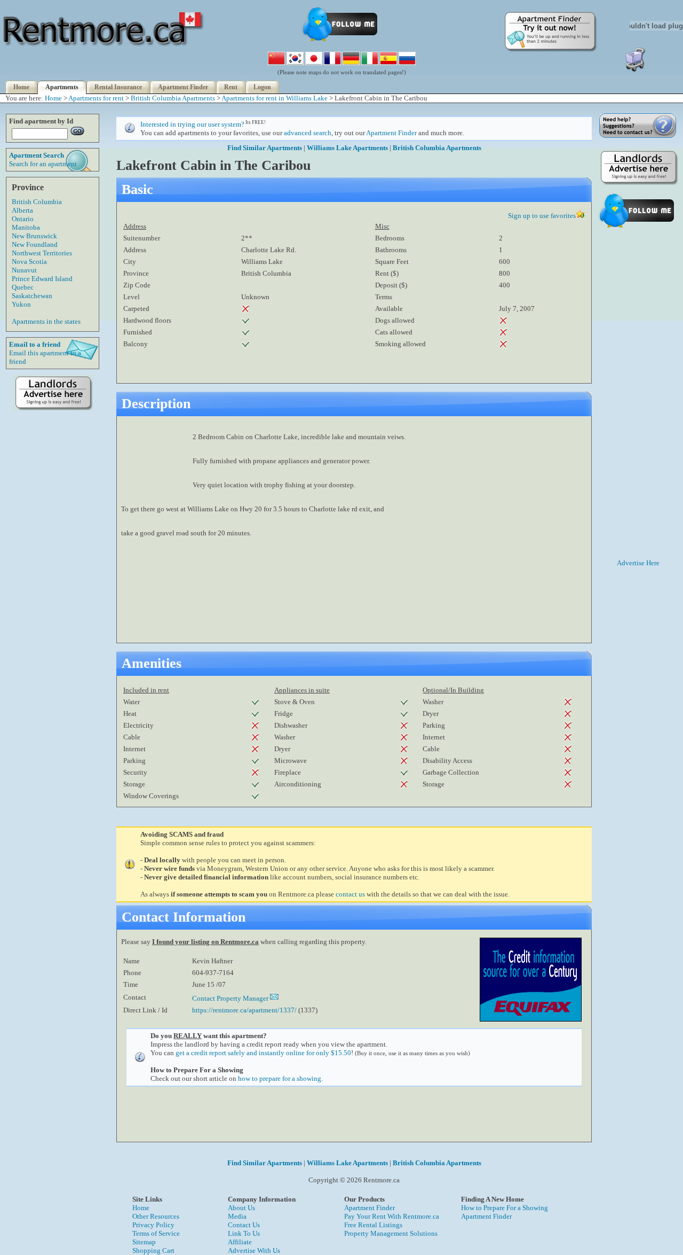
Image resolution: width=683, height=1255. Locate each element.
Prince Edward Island (42, 279)
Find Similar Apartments (264, 148)
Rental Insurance (118, 87)
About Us (241, 1208)
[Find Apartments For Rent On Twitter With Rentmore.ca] (341, 41)
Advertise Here (638, 563)
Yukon (21, 304)
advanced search (307, 133)
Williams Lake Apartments (347, 148)
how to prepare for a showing (279, 1078)
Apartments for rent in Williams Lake (274, 98)
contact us (350, 894)
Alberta (22, 210)
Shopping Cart (153, 1250)
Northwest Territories (42, 253)
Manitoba (26, 227)
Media (237, 1216)
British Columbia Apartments (173, 98)
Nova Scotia (29, 262)
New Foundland (35, 244)
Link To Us (244, 1233)
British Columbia (37, 202)
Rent (230, 87)
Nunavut (24, 270)
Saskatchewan (32, 296)
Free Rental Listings (373, 1225)
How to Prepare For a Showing (504, 1208)
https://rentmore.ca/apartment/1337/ (244, 1010)
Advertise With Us (254, 1250)
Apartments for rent (96, 98)
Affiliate (240, 1242)
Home (21, 87)
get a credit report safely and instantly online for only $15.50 (263, 1053)
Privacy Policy (153, 1225)
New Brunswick (34, 236)
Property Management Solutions (391, 1233)
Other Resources (155, 1216)
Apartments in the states (46, 321)
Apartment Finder (183, 87)
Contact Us (244, 1225)
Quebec (23, 287)
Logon (262, 87)
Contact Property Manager (231, 998)
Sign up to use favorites (542, 216)
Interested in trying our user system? (192, 124)
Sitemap (144, 1242)
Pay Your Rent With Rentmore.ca (391, 1216)
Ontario (23, 219)
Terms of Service (156, 1233)
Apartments (61, 87)
